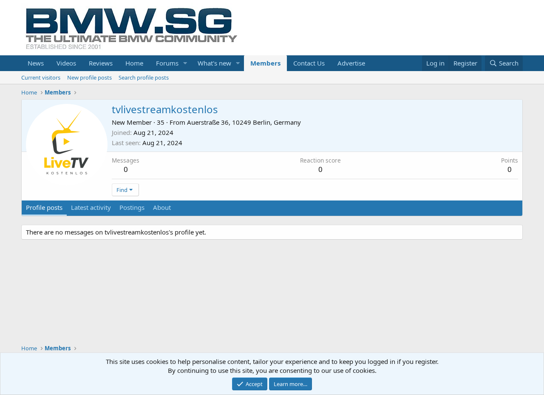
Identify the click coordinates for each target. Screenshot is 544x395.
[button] (185, 63)
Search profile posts (144, 77)
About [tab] (162, 207)
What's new (214, 63)
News (36, 63)
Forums (167, 63)
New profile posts (89, 77)
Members (265, 63)
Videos (66, 63)
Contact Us (309, 63)
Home (134, 63)
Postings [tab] (131, 207)
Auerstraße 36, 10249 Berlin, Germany (244, 122)
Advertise (351, 63)
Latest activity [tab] (91, 207)
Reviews (101, 63)
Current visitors (40, 77)
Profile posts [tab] (44, 207)
